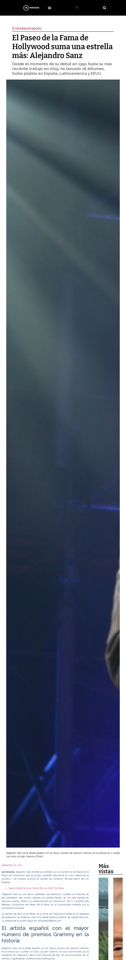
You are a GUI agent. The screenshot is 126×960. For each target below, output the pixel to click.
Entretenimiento (27, 28)
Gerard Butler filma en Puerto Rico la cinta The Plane (36, 888)
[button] (49, 8)
